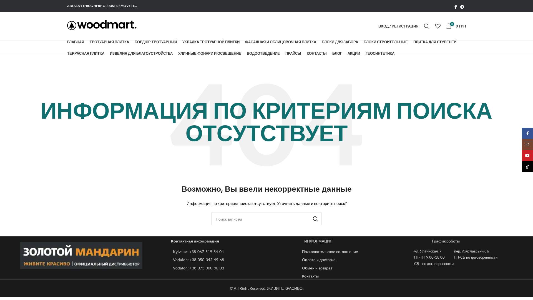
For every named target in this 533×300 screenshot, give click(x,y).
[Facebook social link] (456, 7)
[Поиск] (426, 26)
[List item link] (234, 252)
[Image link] (81, 255)
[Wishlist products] (437, 26)
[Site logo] (102, 25)
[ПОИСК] (315, 218)
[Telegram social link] (462, 7)
